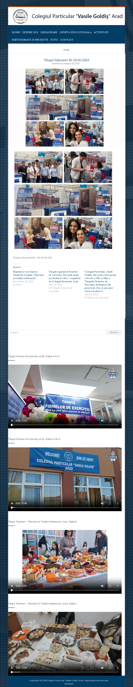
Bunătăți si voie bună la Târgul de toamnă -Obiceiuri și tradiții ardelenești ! (28, 275)
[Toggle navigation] (12, 27)
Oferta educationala (75, 32)
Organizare (48, 32)
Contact (66, 39)
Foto (54, 39)
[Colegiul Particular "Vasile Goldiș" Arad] (67, 16)
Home (16, 32)
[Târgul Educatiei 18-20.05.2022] (66, 107)
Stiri (66, 50)
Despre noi (30, 32)
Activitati (101, 32)
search (114, 332)
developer (69, 683)
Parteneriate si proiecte (30, 39)
